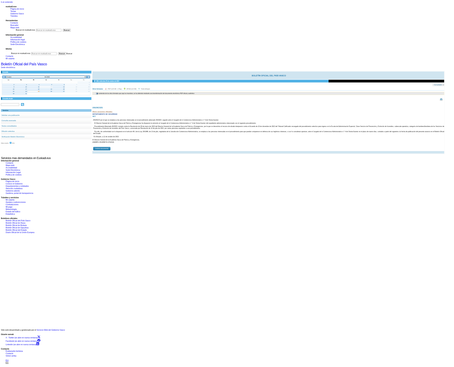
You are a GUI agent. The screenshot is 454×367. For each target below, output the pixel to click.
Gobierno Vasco (17, 14)
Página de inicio (17, 9)
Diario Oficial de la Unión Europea (20, 232)
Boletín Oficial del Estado (16, 230)
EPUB (131, 89)
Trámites (14, 16)
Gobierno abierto (13, 191)
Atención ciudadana (14, 188)
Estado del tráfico (13, 212)
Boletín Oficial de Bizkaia (16, 225)
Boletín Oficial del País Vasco (24, 64)
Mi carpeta (10, 59)
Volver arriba (11, 356)
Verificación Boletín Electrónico (13, 137)
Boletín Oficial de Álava (15, 223)
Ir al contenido (7, 2)
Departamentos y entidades (17, 186)
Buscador (14, 25)
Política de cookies (18, 42)
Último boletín (5, 143)
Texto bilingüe (145, 89)
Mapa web (14, 28)
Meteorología (11, 209)
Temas (13, 11)
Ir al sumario (438, 85)
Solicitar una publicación (11, 115)
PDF (115, 89)
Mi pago (9, 207)
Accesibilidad (16, 37)
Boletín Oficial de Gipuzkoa (17, 228)
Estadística (10, 214)
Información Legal (13, 172)
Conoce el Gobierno (14, 184)
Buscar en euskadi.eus (25, 30)
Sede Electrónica (17, 44)
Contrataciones (12, 205)
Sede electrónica (8, 67)
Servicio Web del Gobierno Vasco (51, 330)
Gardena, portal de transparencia (19, 193)
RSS (13, 143)
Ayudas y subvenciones (16, 202)
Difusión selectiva (8, 131)
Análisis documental (101, 148)
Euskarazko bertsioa (14, 351)
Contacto (14, 23)
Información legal (17, 40)
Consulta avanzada (9, 120)
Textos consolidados (9, 126)
